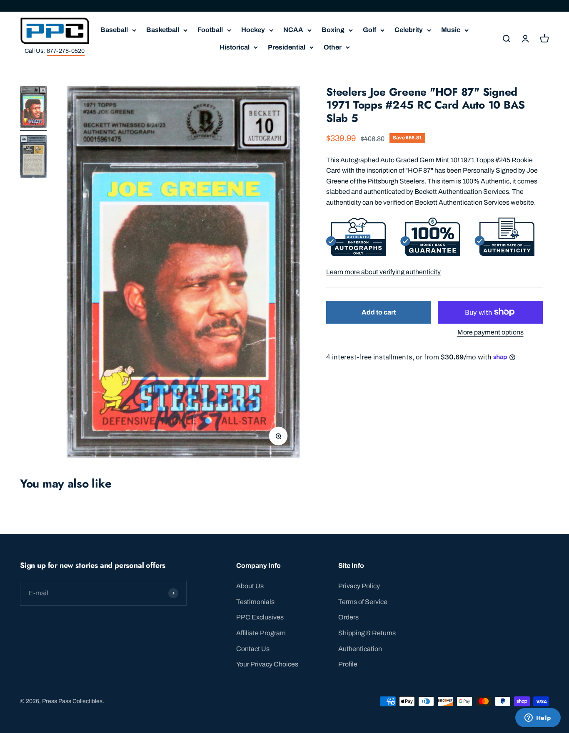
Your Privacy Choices (267, 664)
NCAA (293, 29)
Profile (347, 664)
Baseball (114, 29)
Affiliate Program (261, 632)
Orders (348, 617)
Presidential (286, 47)
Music (450, 29)
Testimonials (255, 601)
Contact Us (253, 648)
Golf (369, 29)
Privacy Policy (359, 585)
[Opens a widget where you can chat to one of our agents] (538, 718)
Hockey (253, 29)
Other (333, 47)
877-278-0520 (66, 50)
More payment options (490, 332)
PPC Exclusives (260, 617)
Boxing (333, 29)
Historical (235, 47)
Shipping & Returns (367, 632)
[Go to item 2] (33, 157)
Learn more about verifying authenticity (383, 271)
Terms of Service (362, 601)
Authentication (360, 648)
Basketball (162, 29)
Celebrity (408, 29)
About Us (250, 585)
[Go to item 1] (33, 108)
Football (210, 29)
